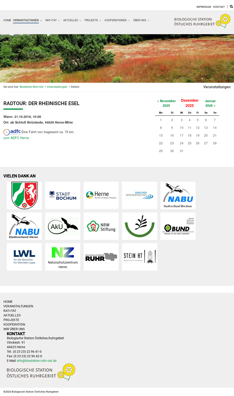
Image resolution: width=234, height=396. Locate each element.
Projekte (91, 20)
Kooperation (14, 324)
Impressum (204, 6)
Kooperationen (116, 20)
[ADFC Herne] (12, 131)
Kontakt (219, 6)
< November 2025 (166, 103)
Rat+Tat (51, 20)
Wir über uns (14, 329)
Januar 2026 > (210, 103)
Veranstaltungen (26, 20)
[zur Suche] (231, 6)
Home (7, 20)
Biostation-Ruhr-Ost (31, 86)
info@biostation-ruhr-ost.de (36, 360)
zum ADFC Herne (16, 137)
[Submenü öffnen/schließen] (41, 20)
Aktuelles (70, 20)
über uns (139, 20)
